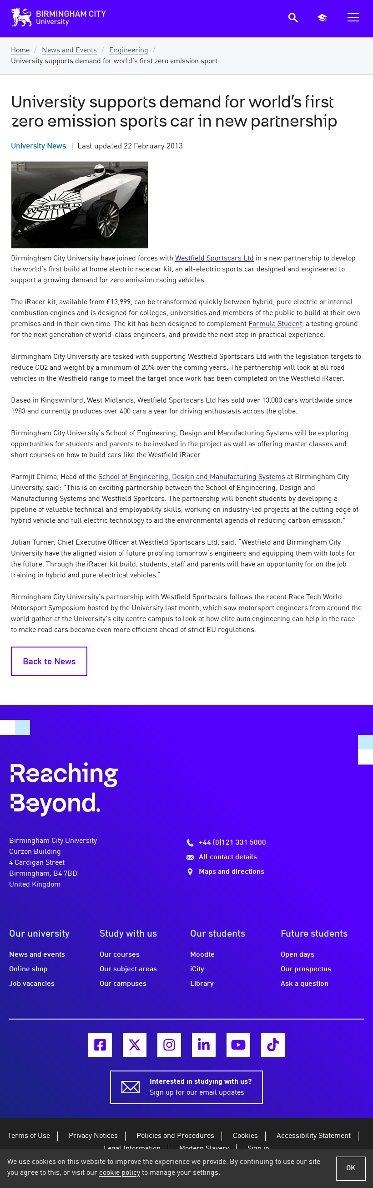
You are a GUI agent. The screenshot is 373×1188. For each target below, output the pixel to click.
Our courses (120, 955)
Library (202, 984)
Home (20, 50)
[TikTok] (273, 1045)
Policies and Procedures (175, 1136)
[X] (134, 1045)
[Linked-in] (204, 1045)
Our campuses (123, 984)
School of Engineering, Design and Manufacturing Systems (191, 477)
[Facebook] (100, 1045)
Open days (297, 955)
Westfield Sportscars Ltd (214, 258)
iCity (197, 969)
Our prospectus (306, 969)
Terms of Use (29, 1136)
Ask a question (304, 984)
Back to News (49, 662)
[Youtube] (238, 1045)
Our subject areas (128, 969)
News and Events (69, 50)
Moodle (202, 955)
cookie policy (119, 1173)
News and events (37, 955)
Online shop (28, 969)
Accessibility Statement (314, 1136)
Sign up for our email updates (201, 1087)
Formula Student (275, 324)
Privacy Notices (93, 1136)
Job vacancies (32, 984)
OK (351, 1168)
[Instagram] (169, 1045)
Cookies (245, 1136)
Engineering (128, 50)
